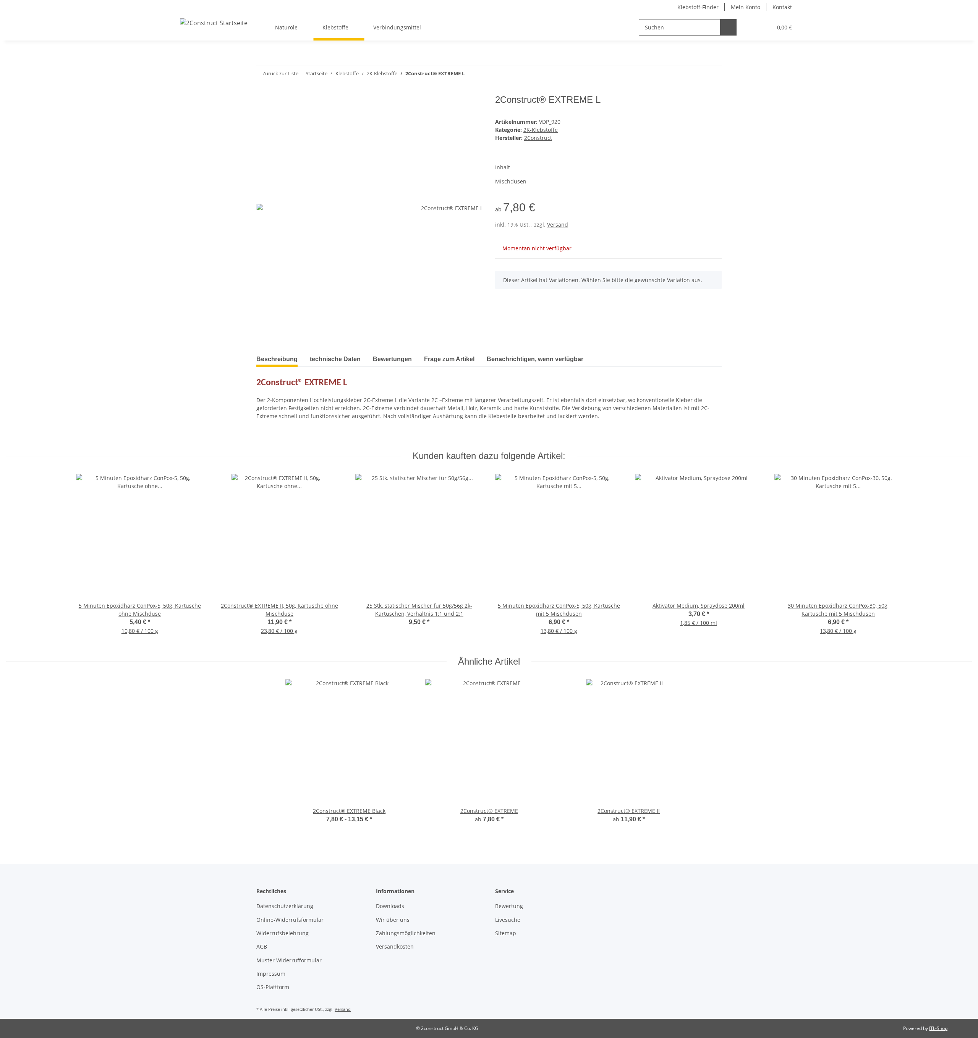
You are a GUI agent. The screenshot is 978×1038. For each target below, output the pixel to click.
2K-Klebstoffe (540, 129)
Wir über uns (393, 919)
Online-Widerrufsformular (290, 919)
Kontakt (782, 7)
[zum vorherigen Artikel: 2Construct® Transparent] (713, 73)
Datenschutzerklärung (284, 906)
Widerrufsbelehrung (282, 933)
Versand (557, 224)
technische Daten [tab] (335, 359)
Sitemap (505, 933)
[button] (751, 27)
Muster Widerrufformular (289, 960)
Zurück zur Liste (280, 73)
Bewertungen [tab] (392, 359)
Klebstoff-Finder (698, 7)
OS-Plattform (272, 987)
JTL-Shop (938, 1028)
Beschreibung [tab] (277, 359)
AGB (261, 946)
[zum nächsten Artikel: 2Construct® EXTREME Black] (697, 73)
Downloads (390, 906)
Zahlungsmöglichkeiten (406, 933)
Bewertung (509, 906)
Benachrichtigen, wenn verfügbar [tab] (535, 359)
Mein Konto (745, 7)
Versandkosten (395, 946)
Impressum (270, 973)
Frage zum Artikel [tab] (449, 359)
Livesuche (507, 919)
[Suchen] (728, 27)
